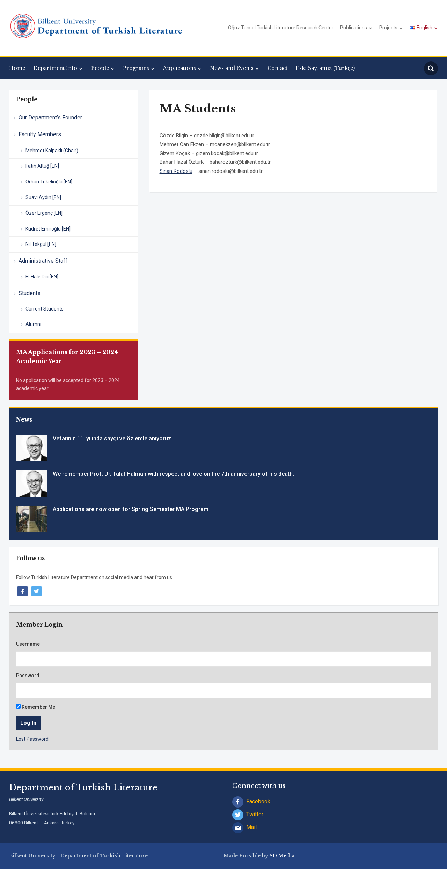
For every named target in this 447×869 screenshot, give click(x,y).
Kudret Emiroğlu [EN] (48, 229)
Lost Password (32, 739)
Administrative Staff (43, 260)
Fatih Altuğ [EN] (42, 166)
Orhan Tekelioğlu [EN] (48, 181)
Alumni (33, 324)
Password (27, 675)
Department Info (55, 68)
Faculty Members (40, 134)
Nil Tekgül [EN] (40, 244)
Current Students (44, 309)
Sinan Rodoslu (176, 171)
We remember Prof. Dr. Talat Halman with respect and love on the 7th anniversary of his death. (173, 473)
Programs (136, 68)
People (100, 68)
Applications (179, 68)
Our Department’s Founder (50, 117)
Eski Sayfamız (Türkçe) (325, 68)
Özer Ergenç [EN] (44, 213)
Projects (388, 27)
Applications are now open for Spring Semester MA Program (130, 509)
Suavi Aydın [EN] (43, 197)
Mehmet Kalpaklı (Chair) (51, 150)
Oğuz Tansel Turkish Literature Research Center (281, 27)
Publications (353, 27)
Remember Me (38, 707)
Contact (277, 68)
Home (17, 68)
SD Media (282, 856)
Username (28, 644)
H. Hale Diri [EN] (41, 276)
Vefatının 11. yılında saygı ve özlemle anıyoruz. (113, 438)
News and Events (232, 68)
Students (30, 293)
